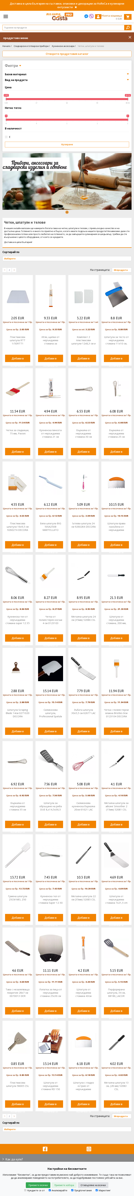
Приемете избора (64, 1185)
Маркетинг (105, 1190)
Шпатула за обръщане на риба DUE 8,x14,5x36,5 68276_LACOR (50, 806)
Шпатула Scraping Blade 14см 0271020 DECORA (17, 713)
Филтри (12, 66)
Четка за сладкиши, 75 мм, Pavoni (17, 431)
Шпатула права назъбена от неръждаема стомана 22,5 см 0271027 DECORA (116, 526)
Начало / (7, 46)
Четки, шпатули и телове (91, 46)
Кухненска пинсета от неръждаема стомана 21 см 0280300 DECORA (50, 433)
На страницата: (100, 270)
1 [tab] (67, 212)
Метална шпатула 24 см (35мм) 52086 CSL (83, 618)
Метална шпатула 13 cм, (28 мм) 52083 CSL (116, 1086)
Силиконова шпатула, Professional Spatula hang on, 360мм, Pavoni (50, 713)
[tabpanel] (67, 181)
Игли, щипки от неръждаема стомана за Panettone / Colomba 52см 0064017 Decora (51, 340)
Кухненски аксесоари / (64, 46)
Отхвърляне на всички (93, 1185)
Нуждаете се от (36, 1190)
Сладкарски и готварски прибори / (32, 46)
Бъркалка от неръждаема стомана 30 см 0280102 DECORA (83, 433)
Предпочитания (83, 1190)
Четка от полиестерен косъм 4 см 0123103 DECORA (50, 620)
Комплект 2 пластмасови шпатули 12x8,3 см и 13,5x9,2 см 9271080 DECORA (83, 340)
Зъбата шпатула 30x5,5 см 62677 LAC (83, 711)
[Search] (128, 27)
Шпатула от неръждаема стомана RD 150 (50, 1086)
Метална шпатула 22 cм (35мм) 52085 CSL (83, 898)
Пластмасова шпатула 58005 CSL (17, 1084)
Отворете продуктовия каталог (67, 54)
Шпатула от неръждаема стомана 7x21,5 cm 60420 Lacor (116, 899)
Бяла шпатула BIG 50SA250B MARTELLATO (50, 526)
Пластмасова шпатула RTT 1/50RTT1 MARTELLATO (18, 340)
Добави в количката (18, 359)
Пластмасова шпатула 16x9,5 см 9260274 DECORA (18, 526)
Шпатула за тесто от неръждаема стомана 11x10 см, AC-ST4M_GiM (116, 340)
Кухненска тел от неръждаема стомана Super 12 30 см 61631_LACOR (51, 899)
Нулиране (67, 144)
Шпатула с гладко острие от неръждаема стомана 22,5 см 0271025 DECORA (83, 1086)
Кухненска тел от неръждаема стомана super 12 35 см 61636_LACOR (18, 620)
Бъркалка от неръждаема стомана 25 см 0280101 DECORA (116, 433)
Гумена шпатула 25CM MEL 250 (17, 898)
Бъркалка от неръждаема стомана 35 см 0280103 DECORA (17, 806)
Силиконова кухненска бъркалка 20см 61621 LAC (83, 806)
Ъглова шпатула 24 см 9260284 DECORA (83, 525)
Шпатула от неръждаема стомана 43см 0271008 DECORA (83, 993)
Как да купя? (14, 1159)
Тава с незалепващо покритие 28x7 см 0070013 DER (18, 993)
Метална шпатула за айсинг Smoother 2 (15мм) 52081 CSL (116, 806)
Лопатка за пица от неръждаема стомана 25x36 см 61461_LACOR (50, 993)
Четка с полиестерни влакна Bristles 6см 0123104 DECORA (116, 713)
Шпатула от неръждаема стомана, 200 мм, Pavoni (116, 620)
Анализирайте (59, 1190)
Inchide (130, 37)
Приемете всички (38, 1185)
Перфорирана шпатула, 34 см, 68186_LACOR (116, 993)
